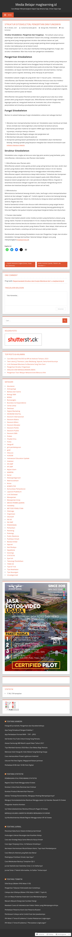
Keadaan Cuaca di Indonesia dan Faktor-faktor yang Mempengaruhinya (31, 905)
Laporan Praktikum (14, 492)
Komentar (61, 309)
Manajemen (11, 497)
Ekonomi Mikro (12, 422)
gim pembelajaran (14, 447)
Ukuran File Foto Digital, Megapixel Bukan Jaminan (24, 761)
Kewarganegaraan (14, 478)
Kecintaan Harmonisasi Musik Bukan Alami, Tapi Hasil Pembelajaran (30, 848)
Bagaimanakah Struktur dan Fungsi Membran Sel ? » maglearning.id (38, 281)
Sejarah (10, 544)
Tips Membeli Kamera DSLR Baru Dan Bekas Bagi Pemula (26, 747)
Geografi (10, 444)
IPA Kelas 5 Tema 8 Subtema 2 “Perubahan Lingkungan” (25, 923)
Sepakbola (11, 550)
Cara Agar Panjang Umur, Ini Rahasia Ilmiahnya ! (23, 844)
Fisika (9, 442)
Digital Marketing (13, 411)
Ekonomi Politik (13, 428)
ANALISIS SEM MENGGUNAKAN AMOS (21, 370)
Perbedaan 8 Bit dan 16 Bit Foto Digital (19, 765)
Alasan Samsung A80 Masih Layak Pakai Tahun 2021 (24, 743)
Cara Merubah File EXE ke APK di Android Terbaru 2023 (27, 359)
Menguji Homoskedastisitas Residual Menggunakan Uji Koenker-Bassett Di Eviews (35, 800)
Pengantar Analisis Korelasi (15, 804)
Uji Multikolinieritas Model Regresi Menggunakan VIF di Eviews (28, 817)
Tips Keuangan (12, 572)
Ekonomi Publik (13, 431)
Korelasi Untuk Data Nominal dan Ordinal (20, 787)
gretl (8, 450)
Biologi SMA (44, 28)
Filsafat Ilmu (11, 439)
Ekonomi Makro (13, 419)
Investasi (10, 461)
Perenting (10, 531)
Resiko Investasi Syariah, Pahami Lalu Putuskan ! (49, 264)
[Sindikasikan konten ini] (5, 721)
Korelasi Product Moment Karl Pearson (19, 791)
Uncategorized (12, 575)
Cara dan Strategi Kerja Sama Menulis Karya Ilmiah (24, 840)
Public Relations (13, 536)
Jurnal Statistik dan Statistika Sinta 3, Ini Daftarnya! (24, 866)
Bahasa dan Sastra (14, 392)
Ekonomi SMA (12, 433)
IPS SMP (10, 467)
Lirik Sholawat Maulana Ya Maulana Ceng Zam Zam (26, 364)
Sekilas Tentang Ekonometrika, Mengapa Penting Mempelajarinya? (30, 796)
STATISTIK (11, 555)
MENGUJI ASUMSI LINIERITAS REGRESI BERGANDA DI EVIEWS (27, 813)
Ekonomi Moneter (13, 425)
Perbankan (11, 528)
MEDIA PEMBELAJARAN (15, 503)
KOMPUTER (11, 486)
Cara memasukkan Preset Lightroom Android (21, 756)
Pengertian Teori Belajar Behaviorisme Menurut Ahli (26, 372)
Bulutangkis (11, 400)
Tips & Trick (11, 567)
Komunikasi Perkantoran (16, 489)
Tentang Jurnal (13, 826)
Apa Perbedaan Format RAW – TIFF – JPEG (20, 734)
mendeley (10, 505)
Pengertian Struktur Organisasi (18, 367)
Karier (9, 475)
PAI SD (9, 519)
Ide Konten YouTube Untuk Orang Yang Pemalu (22, 739)
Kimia (9, 483)
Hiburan (10, 453)
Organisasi (11, 514)
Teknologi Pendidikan (15, 561)
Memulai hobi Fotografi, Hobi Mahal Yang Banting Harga (26, 752)
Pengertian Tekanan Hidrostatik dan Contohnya (22, 888)
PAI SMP (10, 522)
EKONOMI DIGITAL (14, 414)
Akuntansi (11, 386)
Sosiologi (10, 553)
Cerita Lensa (11, 406)
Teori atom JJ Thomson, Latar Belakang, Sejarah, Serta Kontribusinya (32, 361)
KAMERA (10, 472)
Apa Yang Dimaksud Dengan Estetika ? (19, 730)
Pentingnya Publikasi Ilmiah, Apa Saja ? (19, 857)
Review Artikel (12, 542)
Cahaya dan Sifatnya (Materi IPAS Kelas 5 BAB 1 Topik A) (25, 892)
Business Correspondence (16, 403)
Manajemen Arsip (13, 500)
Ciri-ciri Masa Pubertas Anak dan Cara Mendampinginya (26, 897)
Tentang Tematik (14, 879)
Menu (10, 15)
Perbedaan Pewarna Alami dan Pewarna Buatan (22, 910)
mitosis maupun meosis (16, 145)
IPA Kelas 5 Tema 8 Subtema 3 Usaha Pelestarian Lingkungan (27, 918)
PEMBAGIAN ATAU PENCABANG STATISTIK (21, 778)
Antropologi (11, 389)
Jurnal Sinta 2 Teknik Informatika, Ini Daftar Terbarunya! (26, 870)
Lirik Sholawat (12, 494)
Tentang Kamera (14, 721)
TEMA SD (10, 564)
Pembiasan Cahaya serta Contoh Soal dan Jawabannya (25, 914)
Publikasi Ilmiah (13, 539)
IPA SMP (10, 464)
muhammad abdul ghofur (29, 28)
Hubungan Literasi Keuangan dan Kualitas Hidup (23, 835)
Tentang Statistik (14, 774)
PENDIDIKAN (53, 28)
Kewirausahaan (13, 480)
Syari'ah (10, 558)
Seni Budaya (11, 547)
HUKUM (10, 455)
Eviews (9, 436)
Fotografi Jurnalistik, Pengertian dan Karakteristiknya (24, 726)
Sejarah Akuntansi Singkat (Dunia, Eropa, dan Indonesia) (18, 264)
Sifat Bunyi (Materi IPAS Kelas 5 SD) (18, 883)
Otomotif (10, 517)
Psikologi (10, 533)
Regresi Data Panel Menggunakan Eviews (20, 783)
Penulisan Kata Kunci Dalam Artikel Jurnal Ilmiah (23, 831)
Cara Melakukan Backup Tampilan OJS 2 (20, 861)
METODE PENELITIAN (15, 508)
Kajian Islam (11, 469)
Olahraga (10, 511)
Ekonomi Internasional (15, 417)
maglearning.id (22, 240)
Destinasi (10, 408)
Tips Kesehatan (12, 569)
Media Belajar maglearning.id (36, 4)
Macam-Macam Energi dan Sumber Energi (20, 901)
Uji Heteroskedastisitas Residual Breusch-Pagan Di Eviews (26, 809)
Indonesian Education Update (18, 458)
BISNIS (9, 397)
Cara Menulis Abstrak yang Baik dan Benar (21, 853)
